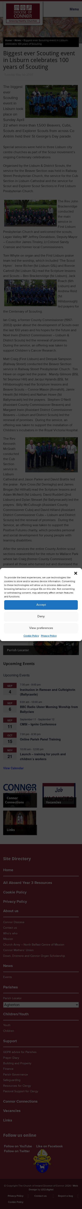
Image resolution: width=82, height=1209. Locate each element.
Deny (41, 616)
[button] (76, 573)
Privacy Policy (49, 635)
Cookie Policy (31, 635)
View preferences (41, 628)
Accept (41, 605)
